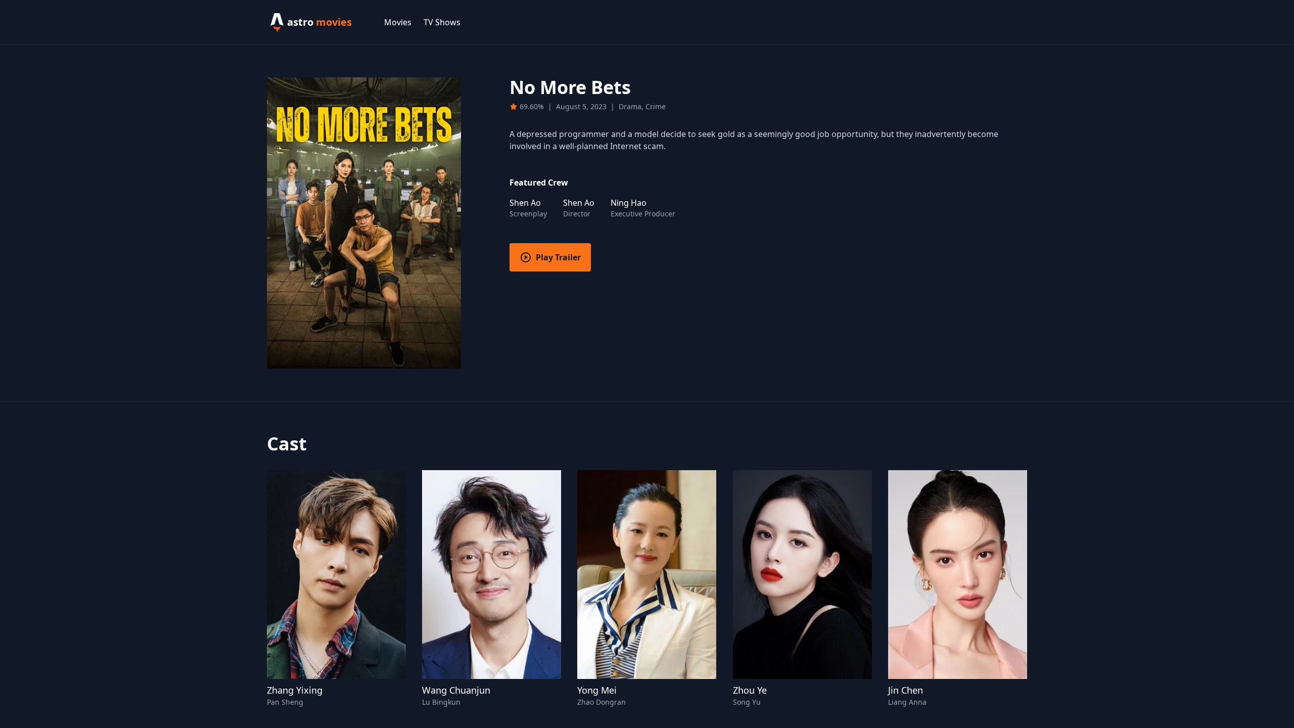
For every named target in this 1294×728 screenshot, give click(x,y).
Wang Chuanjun (456, 690)
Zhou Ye (750, 690)
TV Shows (442, 22)
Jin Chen (905, 690)
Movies (397, 22)
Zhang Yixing (294, 690)
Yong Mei (597, 690)
